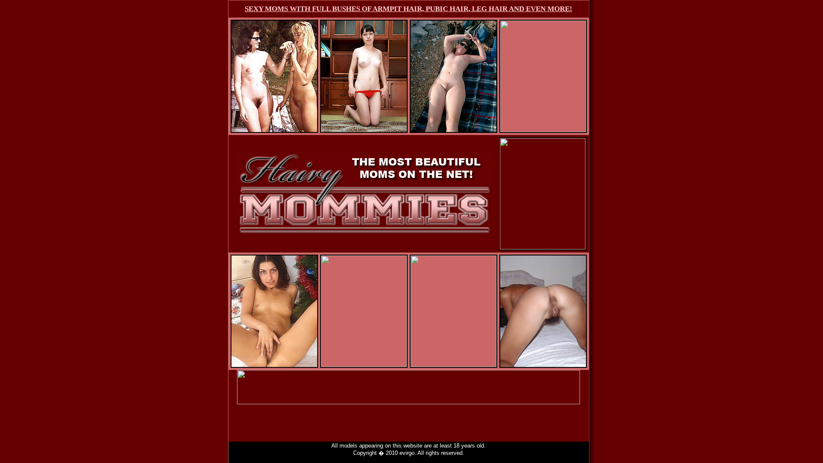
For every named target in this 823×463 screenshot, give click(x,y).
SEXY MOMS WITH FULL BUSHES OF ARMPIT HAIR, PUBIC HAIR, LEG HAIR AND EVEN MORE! (408, 9)
